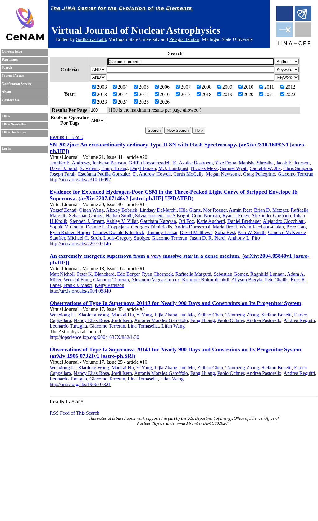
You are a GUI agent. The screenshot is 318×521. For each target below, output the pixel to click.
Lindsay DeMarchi (158, 210)
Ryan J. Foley (235, 215)
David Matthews (196, 232)
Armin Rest (240, 210)
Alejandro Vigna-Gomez (155, 279)
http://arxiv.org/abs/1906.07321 (80, 384)
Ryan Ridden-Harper (70, 232)
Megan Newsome (223, 174)
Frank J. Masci (77, 285)
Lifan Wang (173, 326)
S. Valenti (89, 168)
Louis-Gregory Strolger (126, 238)
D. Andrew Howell (152, 174)
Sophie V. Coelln (66, 226)
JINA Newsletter (14, 124)
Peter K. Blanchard (96, 274)
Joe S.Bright (177, 215)
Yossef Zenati (63, 210)
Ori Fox (186, 221)
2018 (206, 94)
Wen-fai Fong (77, 279)
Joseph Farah (62, 174)
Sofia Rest (225, 232)
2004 (123, 87)
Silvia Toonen (148, 215)
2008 (206, 87)
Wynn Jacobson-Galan (261, 226)
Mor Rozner (215, 210)
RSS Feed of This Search (74, 413)
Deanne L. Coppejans (107, 226)
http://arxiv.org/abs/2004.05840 (80, 290)
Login (6, 148)
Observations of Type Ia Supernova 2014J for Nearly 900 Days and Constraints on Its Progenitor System (175, 303)
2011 (269, 87)
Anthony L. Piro (244, 238)
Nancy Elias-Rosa (91, 320)
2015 (144, 94)
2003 (102, 87)
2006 (165, 87)
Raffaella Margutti (193, 274)
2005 (144, 87)
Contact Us (10, 100)
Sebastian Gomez (86, 215)
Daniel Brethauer (244, 221)
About (6, 92)
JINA (6, 116)
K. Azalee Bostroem (193, 162)
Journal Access (13, 75)
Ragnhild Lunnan (267, 274)
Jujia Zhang (165, 314)
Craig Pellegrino (259, 174)
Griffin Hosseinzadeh (149, 162)
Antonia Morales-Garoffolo (161, 320)
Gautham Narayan (158, 221)
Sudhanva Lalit (91, 39)
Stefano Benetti (276, 314)
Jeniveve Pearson (109, 162)
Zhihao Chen (210, 314)
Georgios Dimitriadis (151, 226)
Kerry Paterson (109, 285)
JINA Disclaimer (14, 132)
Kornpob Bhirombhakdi (205, 279)
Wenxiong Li (62, 314)
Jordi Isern (121, 320)
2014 (123, 94)
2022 (290, 94)
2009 (227, 87)
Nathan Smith (119, 215)
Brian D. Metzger (271, 210)
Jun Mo (187, 314)
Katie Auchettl (211, 221)
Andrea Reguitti (299, 320)
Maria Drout (225, 226)
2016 (165, 94)
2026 (165, 101)
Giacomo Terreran (295, 174)
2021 (269, 94)
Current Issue (12, 51)
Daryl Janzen (143, 168)
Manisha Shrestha (256, 162)
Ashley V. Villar (122, 221)
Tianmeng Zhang (242, 314)
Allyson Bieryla (246, 279)
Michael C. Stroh (84, 238)
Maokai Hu (122, 314)
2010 (248, 87)
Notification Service (17, 83)
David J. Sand (63, 168)
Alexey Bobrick (121, 210)
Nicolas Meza (204, 168)
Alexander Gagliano (271, 215)
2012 (290, 87)
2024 (123, 101)
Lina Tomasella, (143, 326)
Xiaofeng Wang (93, 314)
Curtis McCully (188, 174)
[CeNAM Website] (25, 38)
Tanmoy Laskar (162, 232)
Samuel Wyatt (234, 168)
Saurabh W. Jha (265, 168)
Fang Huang (202, 320)
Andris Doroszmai (192, 226)
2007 (186, 87)
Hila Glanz (190, 210)
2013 (102, 94)
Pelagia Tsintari (184, 39)
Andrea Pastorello (263, 320)
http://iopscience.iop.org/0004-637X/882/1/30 (94, 337)
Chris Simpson (297, 168)
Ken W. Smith (252, 232)
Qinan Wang (91, 210)
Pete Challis (276, 279)
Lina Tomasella (143, 378)
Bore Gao (296, 226)
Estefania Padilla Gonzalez (104, 174)
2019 (227, 94)
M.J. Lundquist (173, 168)
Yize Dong (225, 162)
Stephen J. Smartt (87, 221)
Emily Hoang (114, 168)
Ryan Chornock (157, 274)
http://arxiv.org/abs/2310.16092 (80, 179)
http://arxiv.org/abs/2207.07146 (80, 243)
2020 (248, 94)
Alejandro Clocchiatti (284, 221)
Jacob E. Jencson (293, 162)
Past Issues (10, 59)
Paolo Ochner (230, 320)
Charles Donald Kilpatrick (118, 232)
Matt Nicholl (62, 274)
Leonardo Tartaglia (68, 326)
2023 (102, 101)
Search (7, 67)
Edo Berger (128, 274)
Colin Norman (206, 215)
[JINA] (293, 44)
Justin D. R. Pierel (207, 238)
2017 (186, 94)
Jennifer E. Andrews (70, 162)
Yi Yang (144, 314)
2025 (144, 101)
